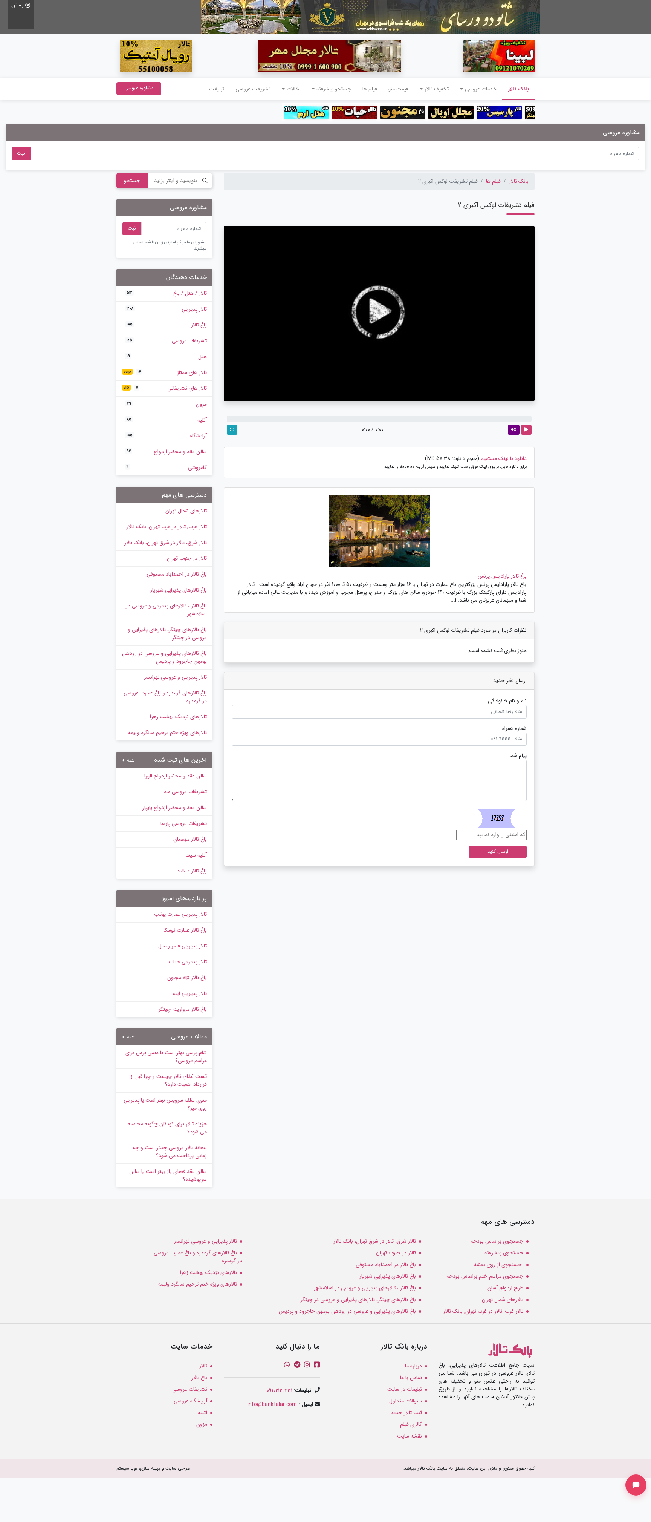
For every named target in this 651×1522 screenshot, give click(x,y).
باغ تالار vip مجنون (187, 977)
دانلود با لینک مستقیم (504, 458)
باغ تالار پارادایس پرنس (502, 576)
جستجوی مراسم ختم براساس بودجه (484, 1276)
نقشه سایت (409, 1436)
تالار (203, 1366)
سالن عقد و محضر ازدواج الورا (175, 776)
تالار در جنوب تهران (187, 558)
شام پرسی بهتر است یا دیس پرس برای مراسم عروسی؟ (166, 1056)
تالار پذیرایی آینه (190, 993)
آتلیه (167, 420)
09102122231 (279, 1390)
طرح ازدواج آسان (505, 1288)
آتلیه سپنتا (196, 855)
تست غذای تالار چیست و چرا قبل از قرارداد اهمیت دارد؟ (169, 1080)
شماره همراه (514, 729)
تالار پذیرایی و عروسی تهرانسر (175, 677)
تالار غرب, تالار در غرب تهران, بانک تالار (167, 527)
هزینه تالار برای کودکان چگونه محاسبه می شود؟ (167, 1128)
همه (129, 760)
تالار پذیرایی (167, 309)
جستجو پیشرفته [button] (333, 89)
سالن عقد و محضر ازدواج (167, 452)
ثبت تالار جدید (406, 1413)
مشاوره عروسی (138, 88)
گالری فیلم (411, 1424)
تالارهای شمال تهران (186, 511)
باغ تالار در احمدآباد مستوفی (177, 574)
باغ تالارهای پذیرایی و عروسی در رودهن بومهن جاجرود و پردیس (164, 657)
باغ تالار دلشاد (192, 871)
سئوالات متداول (405, 1401)
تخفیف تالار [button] (437, 89)
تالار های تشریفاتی (165, 388)
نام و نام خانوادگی (507, 701)
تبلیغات (216, 89)
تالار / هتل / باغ (167, 293)
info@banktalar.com (272, 1404)
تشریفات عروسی (252, 89)
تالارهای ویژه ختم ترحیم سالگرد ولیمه (167, 732)
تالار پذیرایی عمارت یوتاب (180, 914)
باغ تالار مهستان (190, 839)
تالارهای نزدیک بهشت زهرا (178, 717)
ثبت (21, 153)
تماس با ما (411, 1377)
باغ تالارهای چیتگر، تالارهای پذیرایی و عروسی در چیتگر (167, 633)
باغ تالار (167, 325)
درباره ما (413, 1366)
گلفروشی (167, 467)
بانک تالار (515, 88)
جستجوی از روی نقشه (498, 1264)
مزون (167, 404)
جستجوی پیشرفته (503, 1253)
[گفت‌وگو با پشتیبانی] (635, 1485)
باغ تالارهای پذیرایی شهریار (178, 590)
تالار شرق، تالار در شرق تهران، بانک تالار (165, 542)
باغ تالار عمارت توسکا (185, 930)
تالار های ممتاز (165, 372)
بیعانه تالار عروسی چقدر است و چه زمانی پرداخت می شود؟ (170, 1151)
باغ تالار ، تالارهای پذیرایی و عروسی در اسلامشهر (166, 610)
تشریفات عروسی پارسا (183, 823)
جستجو (132, 180)
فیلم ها (369, 89)
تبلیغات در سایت (404, 1389)
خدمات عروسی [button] (481, 89)
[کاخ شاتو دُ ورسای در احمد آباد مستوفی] (370, 16)
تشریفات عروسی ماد (185, 792)
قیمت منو (398, 89)
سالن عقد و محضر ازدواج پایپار (174, 807)
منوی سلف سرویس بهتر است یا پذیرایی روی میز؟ (165, 1104)
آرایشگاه (167, 436)
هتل (167, 357)
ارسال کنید (497, 851)
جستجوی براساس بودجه (497, 1241)
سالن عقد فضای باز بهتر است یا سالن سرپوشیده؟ (168, 1175)
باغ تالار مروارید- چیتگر (183, 1009)
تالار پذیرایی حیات (188, 962)
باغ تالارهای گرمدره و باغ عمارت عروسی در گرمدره (165, 697)
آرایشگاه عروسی (190, 1401)
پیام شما (518, 756)
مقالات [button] (293, 89)
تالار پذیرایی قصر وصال (182, 946)
